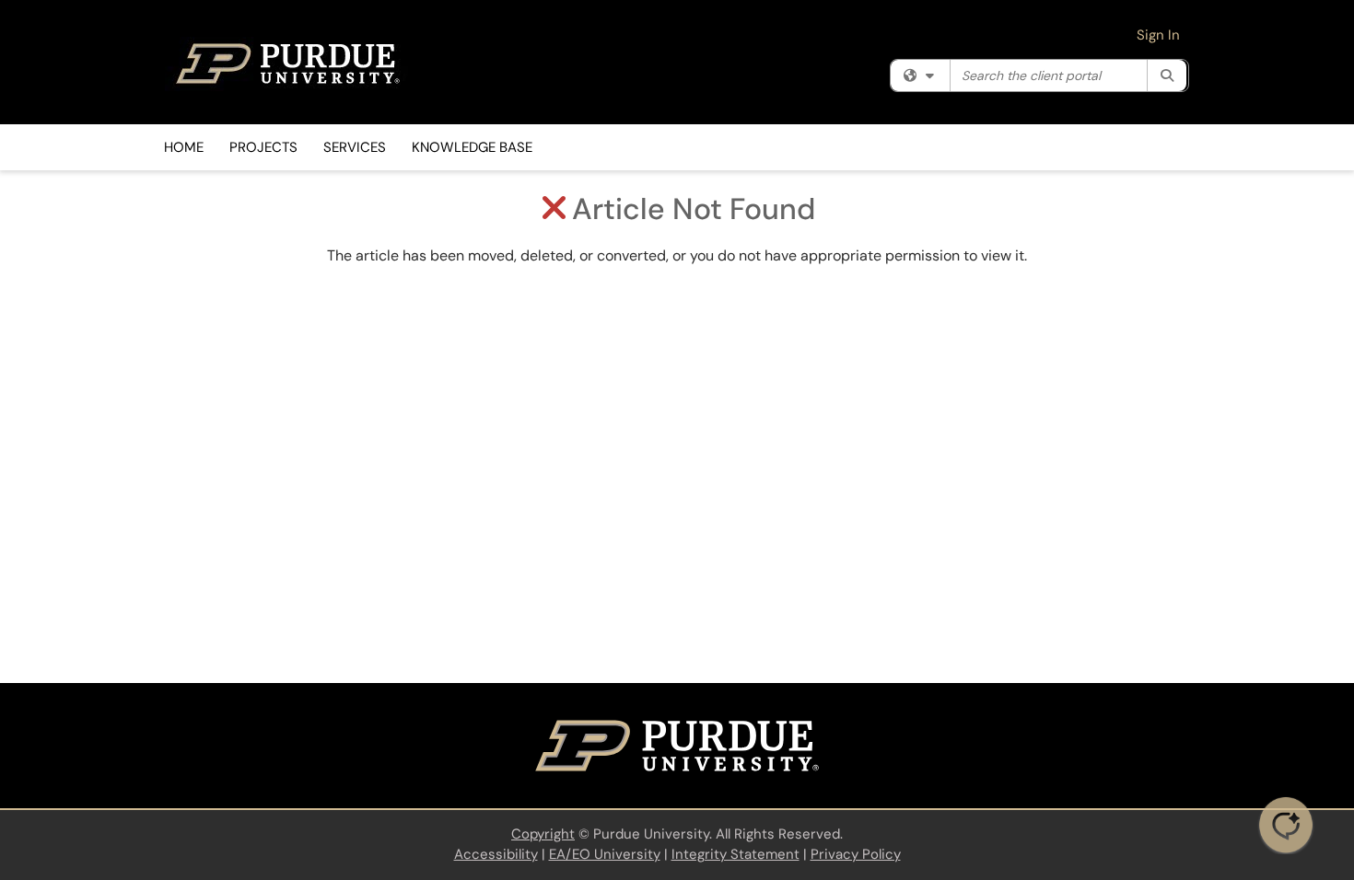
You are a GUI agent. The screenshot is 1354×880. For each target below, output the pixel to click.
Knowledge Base (472, 147)
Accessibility (496, 854)
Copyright (543, 834)
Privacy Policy (856, 854)
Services (354, 147)
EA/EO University (604, 854)
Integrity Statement (735, 854)
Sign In (1158, 35)
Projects (263, 147)
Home (184, 147)
